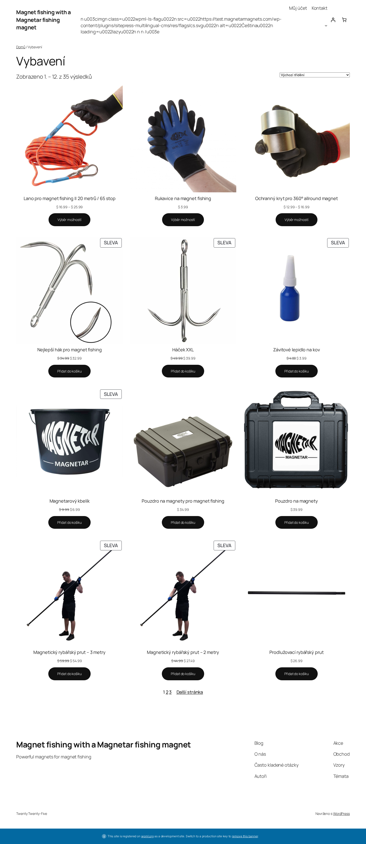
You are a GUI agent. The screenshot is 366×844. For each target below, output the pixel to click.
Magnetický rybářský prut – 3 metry (69, 652)
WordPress (341, 813)
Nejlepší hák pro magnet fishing (69, 350)
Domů (20, 47)
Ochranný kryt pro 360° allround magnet (296, 198)
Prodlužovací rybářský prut (296, 652)
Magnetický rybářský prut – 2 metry (183, 652)
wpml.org (147, 836)
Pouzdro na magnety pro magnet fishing (183, 501)
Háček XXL (183, 350)
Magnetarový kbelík (70, 501)
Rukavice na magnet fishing (183, 198)
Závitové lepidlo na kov (296, 350)
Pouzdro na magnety (296, 501)
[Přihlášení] (333, 19)
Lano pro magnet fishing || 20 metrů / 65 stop (70, 198)
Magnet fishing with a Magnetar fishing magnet (43, 19)
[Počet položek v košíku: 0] (344, 19)
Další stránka (190, 692)
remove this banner (245, 836)
